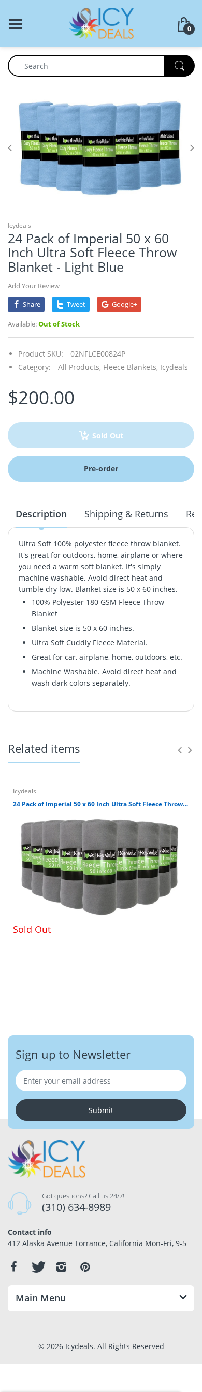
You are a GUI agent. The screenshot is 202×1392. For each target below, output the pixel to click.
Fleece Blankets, (130, 367)
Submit (101, 1110)
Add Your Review (34, 285)
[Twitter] (37, 1266)
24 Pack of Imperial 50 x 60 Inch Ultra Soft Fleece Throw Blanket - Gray (101, 804)
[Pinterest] (85, 1266)
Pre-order (101, 468)
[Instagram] (61, 1266)
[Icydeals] (101, 22)
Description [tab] (41, 514)
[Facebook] (13, 1266)
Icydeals (19, 225)
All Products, (79, 367)
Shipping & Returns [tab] (126, 514)
